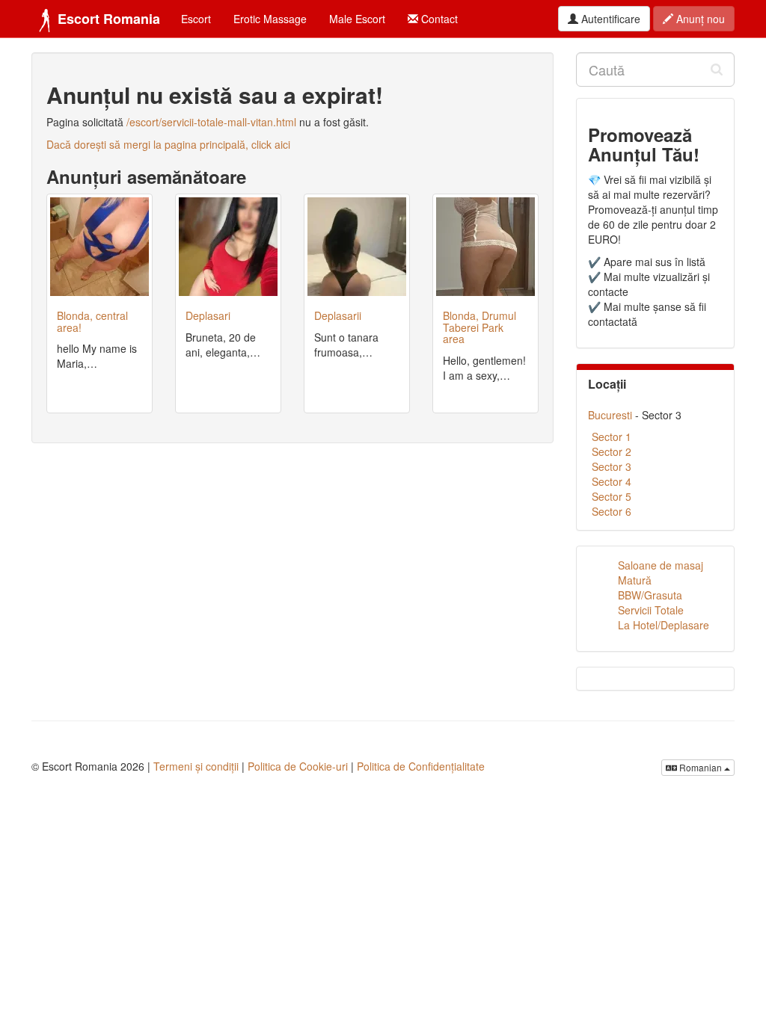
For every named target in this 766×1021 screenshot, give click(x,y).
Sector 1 (611, 436)
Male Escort (357, 18)
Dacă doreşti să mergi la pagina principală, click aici (168, 144)
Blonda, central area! (92, 321)
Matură (635, 580)
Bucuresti (610, 414)
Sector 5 (611, 496)
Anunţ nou (699, 18)
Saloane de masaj (660, 565)
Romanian (700, 767)
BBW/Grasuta (650, 594)
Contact (438, 18)
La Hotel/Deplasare (663, 624)
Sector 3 (611, 466)
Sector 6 (611, 511)
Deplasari (208, 315)
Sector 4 (611, 481)
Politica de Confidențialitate (421, 766)
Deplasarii (337, 315)
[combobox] (655, 69)
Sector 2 (611, 451)
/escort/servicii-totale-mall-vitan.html (211, 121)
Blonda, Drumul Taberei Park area (479, 327)
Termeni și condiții (196, 766)
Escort (196, 18)
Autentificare (609, 18)
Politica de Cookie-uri (298, 766)
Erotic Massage (270, 18)
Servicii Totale (651, 609)
